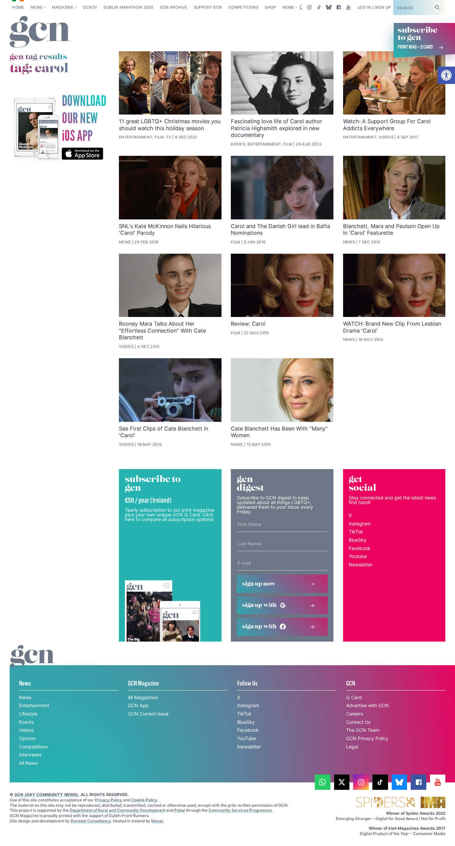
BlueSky (357, 540)
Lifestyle (28, 713)
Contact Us (358, 722)
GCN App (138, 705)
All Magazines (143, 697)
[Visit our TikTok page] (318, 7)
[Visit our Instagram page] (309, 7)
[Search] (437, 7)
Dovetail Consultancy (91, 820)
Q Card (354, 697)
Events (26, 722)
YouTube (246, 738)
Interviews (30, 754)
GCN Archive (174, 7)
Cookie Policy (144, 799)
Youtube (358, 556)
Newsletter (360, 564)
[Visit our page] (322, 782)
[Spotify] (60, 128)
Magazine (62, 7)
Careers (354, 713)
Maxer (157, 820)
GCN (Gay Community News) (46, 794)
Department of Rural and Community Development (117, 810)
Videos (26, 730)
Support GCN (208, 7)
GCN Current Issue (148, 713)
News (36, 7)
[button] (446, 75)
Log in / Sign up (374, 7)
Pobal (179, 810)
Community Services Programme (240, 810)
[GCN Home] (40, 32)
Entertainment (34, 705)
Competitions (243, 7)
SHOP (270, 7)
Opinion (27, 738)
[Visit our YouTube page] (348, 7)
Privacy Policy (108, 799)
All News (28, 763)
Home (18, 7)
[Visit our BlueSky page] (328, 7)
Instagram (360, 523)
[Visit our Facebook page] (338, 7)
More (288, 7)
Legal (352, 746)
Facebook (359, 548)
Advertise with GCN (367, 705)
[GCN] (33, 663)
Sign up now (258, 584)
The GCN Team (362, 730)
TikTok (356, 531)
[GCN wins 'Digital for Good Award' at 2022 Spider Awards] (385, 803)
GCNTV (90, 7)
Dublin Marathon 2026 (128, 7)
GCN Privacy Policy (367, 738)
